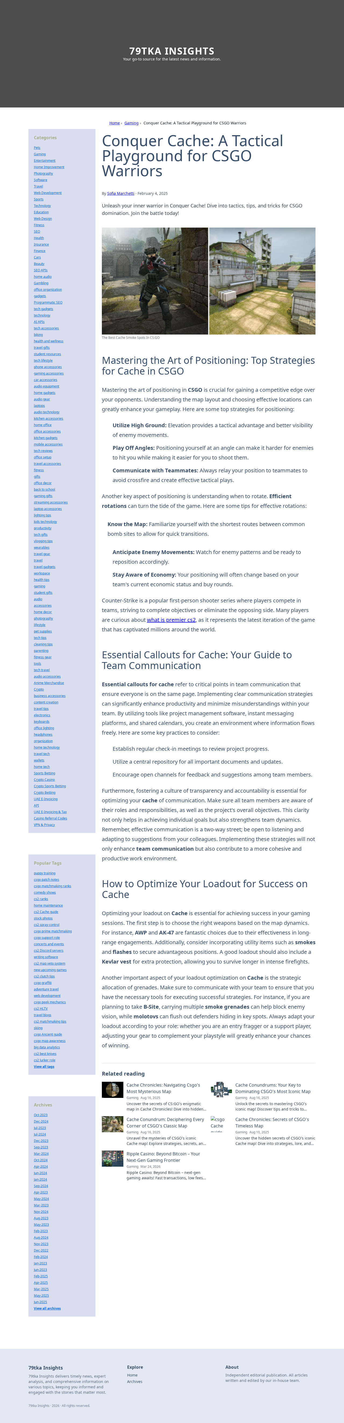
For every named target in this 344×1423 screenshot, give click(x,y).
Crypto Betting (44, 792)
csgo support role (47, 937)
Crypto (39, 689)
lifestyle (39, 625)
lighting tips (42, 515)
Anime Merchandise (49, 683)
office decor (43, 483)
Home (114, 122)
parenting (41, 650)
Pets (37, 147)
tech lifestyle (43, 360)
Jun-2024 (40, 1173)
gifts (37, 476)
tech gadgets (43, 309)
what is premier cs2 (171, 619)
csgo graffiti (43, 982)
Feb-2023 (41, 1231)
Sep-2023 (41, 1147)
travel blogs (42, 1015)
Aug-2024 (41, 1237)
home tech (42, 766)
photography (43, 618)
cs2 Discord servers (48, 950)
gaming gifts (43, 496)
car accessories (45, 380)
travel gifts (42, 347)
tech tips (40, 637)
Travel (38, 186)
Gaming (131, 122)
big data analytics (47, 1047)
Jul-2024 (40, 1134)
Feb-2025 (41, 1276)
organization (43, 741)
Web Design (43, 218)
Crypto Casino (44, 779)
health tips (41, 579)
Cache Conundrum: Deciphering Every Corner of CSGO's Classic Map (165, 1122)
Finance (39, 251)
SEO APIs (41, 270)
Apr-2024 (41, 1166)
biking (38, 334)
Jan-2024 (40, 1179)
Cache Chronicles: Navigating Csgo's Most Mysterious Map (163, 1088)
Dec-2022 (41, 1250)
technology (42, 315)
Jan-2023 (40, 1263)
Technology (42, 205)
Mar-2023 (41, 1205)
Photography (43, 173)
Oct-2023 (41, 1115)
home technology (47, 747)
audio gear (42, 399)
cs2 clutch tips (44, 976)
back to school (44, 489)
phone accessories (48, 367)
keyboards (41, 721)
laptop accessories (48, 508)
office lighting (44, 728)
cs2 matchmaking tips (50, 1021)
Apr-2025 (41, 1282)
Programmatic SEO (48, 302)
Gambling (41, 283)
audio (38, 599)
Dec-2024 (41, 1121)
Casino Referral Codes (50, 818)
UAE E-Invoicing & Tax (50, 812)
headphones (43, 734)
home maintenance (48, 905)
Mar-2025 (41, 1289)
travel (38, 560)
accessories (43, 605)
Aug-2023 (41, 1218)
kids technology (45, 521)
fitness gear (43, 657)
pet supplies (43, 631)
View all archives (47, 1308)
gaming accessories (49, 373)
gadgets (40, 296)
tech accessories (46, 328)
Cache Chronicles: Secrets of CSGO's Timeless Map (272, 1122)
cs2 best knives (45, 1053)
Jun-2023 (40, 1269)
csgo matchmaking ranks (52, 886)
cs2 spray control (46, 924)
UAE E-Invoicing (46, 799)
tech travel (42, 670)
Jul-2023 (40, 1128)
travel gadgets (44, 567)
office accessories (47, 431)
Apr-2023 (41, 1192)
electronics (42, 715)
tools (37, 663)
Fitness (39, 225)
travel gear (42, 554)
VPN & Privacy (44, 824)
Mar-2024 (41, 1153)
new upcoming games (50, 970)
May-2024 (41, 1198)
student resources (47, 354)
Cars (37, 257)
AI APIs (39, 321)
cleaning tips (43, 644)
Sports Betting (44, 773)
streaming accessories (51, 502)
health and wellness (48, 341)
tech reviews (43, 450)
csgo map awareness (50, 1040)
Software (40, 180)
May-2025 (41, 1295)
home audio (43, 276)
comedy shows (45, 892)
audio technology (46, 412)
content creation (46, 702)
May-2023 (41, 1224)
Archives (134, 1381)
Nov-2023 (41, 1244)
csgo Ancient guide (48, 1034)
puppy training (44, 873)
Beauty (39, 263)
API (36, 805)
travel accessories (47, 463)
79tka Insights (172, 51)
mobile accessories (48, 444)
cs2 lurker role (44, 1060)
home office (43, 425)
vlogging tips (43, 541)
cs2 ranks (41, 899)
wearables (41, 547)
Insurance (41, 244)
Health (39, 238)
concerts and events (49, 944)
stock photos (43, 918)
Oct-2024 (41, 1160)
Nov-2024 (41, 1211)
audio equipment (46, 386)
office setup (42, 457)
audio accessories (47, 676)
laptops (39, 405)
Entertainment (44, 160)
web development (47, 995)
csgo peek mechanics (50, 1002)
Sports (39, 199)
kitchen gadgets (46, 438)
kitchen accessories (48, 418)
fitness (39, 470)
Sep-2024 (41, 1186)
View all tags (44, 1066)
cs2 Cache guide (46, 912)
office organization (48, 289)
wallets (39, 760)
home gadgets (44, 392)
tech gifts (41, 534)
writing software (46, 957)
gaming (39, 586)
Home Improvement (49, 167)
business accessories (50, 695)
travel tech (42, 754)
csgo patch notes (46, 879)
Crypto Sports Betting (50, 786)
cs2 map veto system (49, 963)
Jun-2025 (40, 1302)
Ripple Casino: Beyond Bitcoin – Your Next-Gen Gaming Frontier (163, 1157)
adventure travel (46, 989)
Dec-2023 (41, 1140)
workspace (42, 573)
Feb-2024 (41, 1257)
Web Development (48, 193)
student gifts (43, 592)
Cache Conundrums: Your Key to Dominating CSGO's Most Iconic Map (273, 1088)
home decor (43, 612)
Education (41, 212)
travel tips (41, 708)
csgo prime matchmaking (53, 931)
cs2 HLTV (41, 1008)
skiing (38, 1028)
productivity (42, 528)
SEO (37, 231)
